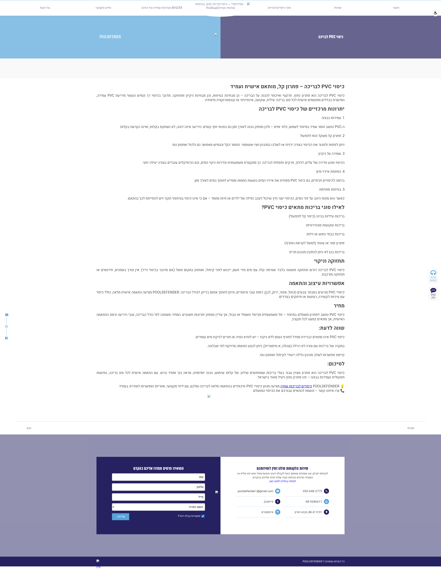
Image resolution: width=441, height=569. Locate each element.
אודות (337, 8)
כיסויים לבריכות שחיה (296, 386)
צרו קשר (45, 8)
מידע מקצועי (103, 8)
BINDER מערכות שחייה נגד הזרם (162, 8)
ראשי (396, 8)
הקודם (410, 428)
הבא (29, 428)
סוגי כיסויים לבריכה (279, 8)
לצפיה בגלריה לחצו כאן (282, 481)
